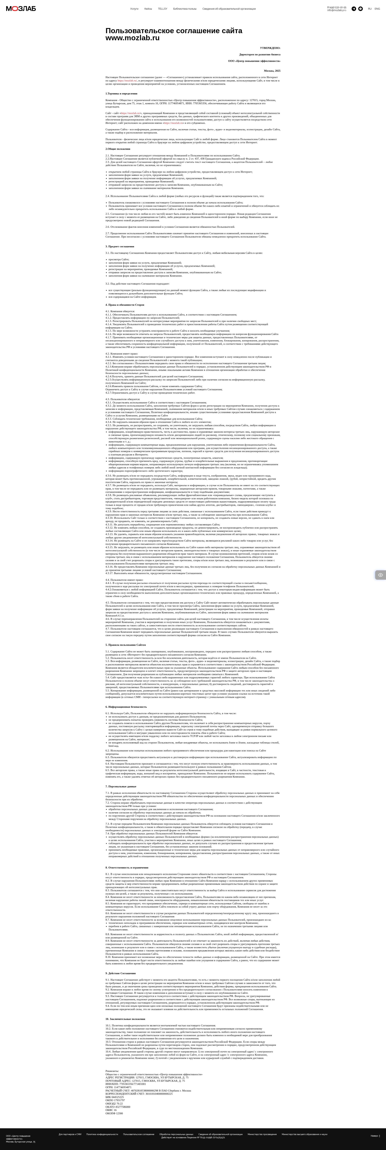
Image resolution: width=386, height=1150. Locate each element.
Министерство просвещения (262, 1134)
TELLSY (162, 8)
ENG (377, 8)
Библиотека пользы (184, 8)
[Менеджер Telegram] (354, 8)
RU (370, 8)
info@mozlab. (334, 10)
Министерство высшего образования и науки (304, 1134)
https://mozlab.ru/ (127, 80)
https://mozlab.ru (173, 122)
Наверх (374, 1136)
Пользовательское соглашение (138, 1134)
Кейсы (148, 8)
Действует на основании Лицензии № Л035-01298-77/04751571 (193, 1137)
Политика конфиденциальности (102, 1134)
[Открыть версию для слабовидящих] (380, 575)
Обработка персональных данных (176, 1134)
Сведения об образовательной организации (229, 8)
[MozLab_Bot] (360, 8)
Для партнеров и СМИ (70, 1134)
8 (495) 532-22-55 (336, 7)
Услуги (134, 8)
